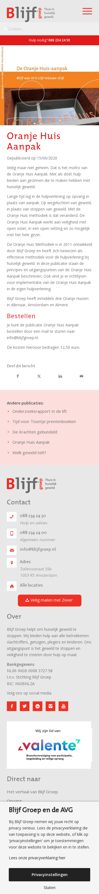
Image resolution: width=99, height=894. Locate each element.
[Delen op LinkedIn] (60, 376)
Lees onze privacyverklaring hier (37, 858)
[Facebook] (11, 706)
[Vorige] (19, 741)
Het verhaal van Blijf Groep (32, 791)
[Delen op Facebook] (17, 376)
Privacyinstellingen (50, 874)
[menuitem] (84, 11)
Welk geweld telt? (29, 452)
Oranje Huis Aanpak (31, 442)
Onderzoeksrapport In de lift (39, 411)
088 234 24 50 (59, 40)
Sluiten (50, 888)
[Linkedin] (37, 706)
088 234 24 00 (33, 532)
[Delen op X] (39, 376)
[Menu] (84, 11)
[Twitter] (24, 706)
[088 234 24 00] (11, 533)
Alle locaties (31, 585)
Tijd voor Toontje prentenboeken (44, 421)
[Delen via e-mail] (81, 376)
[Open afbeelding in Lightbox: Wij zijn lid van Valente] (85, 766)
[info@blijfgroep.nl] (11, 550)
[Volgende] (80, 741)
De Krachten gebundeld (34, 432)
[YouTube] (63, 706)
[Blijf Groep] (41, 14)
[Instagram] (50, 706)
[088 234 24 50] (11, 517)
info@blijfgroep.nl (38, 549)
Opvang (14, 800)
